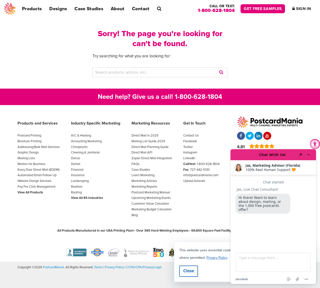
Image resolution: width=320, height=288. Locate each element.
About (117, 8)
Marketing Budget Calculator (152, 209)
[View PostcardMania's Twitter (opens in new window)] (250, 136)
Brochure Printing (30, 141)
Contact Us (191, 136)
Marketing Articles (144, 181)
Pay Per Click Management (37, 187)
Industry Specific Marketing (95, 123)
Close (188, 271)
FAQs (136, 164)
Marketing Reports (144, 187)
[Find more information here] (273, 216)
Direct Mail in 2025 (145, 136)
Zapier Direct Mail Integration (152, 158)
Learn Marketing (143, 175)
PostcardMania (53, 267)
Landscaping (80, 181)
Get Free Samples (263, 8)
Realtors (76, 187)
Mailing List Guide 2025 (148, 141)
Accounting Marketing (86, 141)
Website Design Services (35, 181)
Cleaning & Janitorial (85, 152)
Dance (75, 158)
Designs (58, 8)
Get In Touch (194, 123)
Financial (77, 170)
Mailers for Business (32, 164)
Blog (135, 215)
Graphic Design (28, 152)
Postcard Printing (29, 136)
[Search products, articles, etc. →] (159, 8)
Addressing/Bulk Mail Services (39, 147)
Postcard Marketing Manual (151, 192)
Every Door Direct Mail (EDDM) (39, 170)
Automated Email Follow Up (37, 175)
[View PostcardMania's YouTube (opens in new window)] (267, 136)
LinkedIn (189, 158)
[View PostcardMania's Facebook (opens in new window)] (241, 136)
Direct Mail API (142, 152)
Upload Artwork (194, 181)
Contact (141, 8)
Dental (75, 164)
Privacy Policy (114, 267)
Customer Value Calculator (150, 204)
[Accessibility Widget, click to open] (315, 144)
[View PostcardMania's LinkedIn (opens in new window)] (258, 136)
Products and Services (38, 123)
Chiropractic (79, 147)
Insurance (77, 175)
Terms (98, 267)
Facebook (190, 141)
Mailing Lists (26, 158)
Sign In (303, 8)
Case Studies (88, 8)
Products (32, 8)
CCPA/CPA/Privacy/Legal (144, 267)
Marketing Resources (151, 123)
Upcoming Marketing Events (151, 198)
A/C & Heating (81, 136)
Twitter (188, 147)
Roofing (76, 192)
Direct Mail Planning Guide (150, 147)
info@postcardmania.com (200, 175)
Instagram (190, 152)
